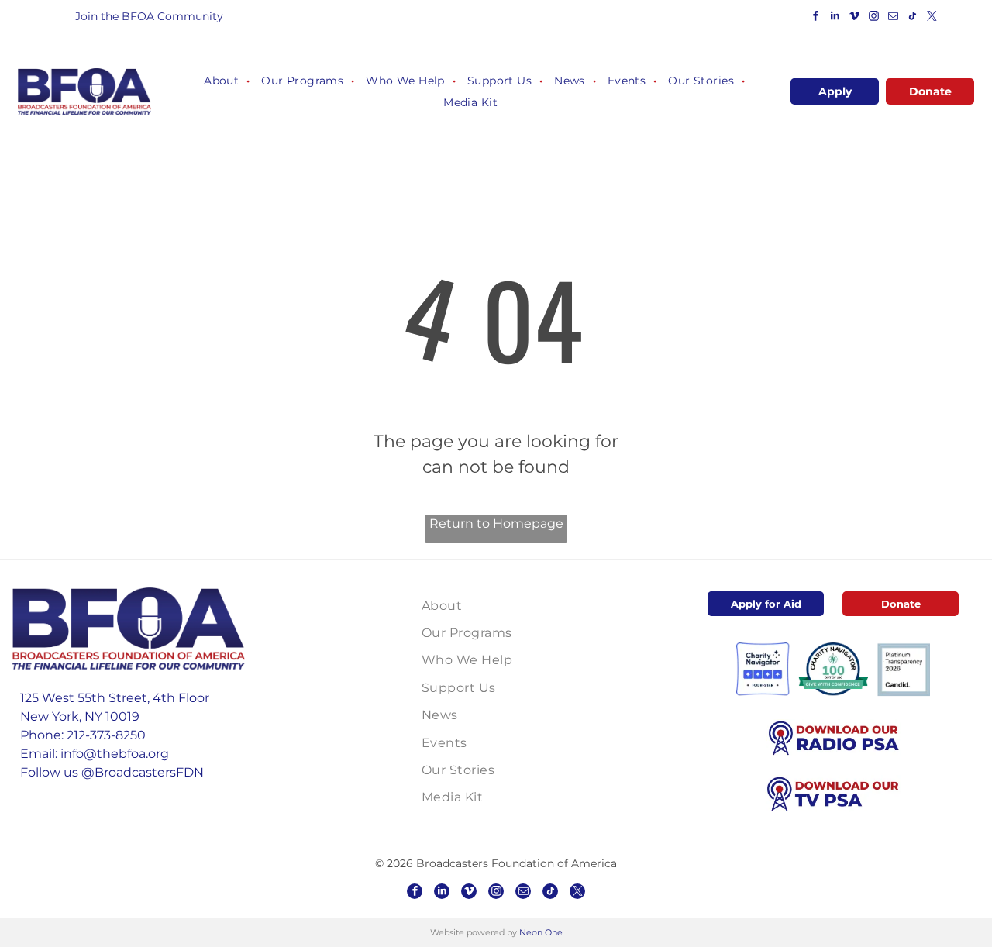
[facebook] (816, 18)
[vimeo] (855, 18)
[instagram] (874, 18)
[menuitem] (221, 80)
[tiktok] (913, 18)
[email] (893, 18)
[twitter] (932, 18)
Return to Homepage (496, 523)
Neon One (541, 932)
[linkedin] (835, 18)
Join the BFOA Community (149, 16)
